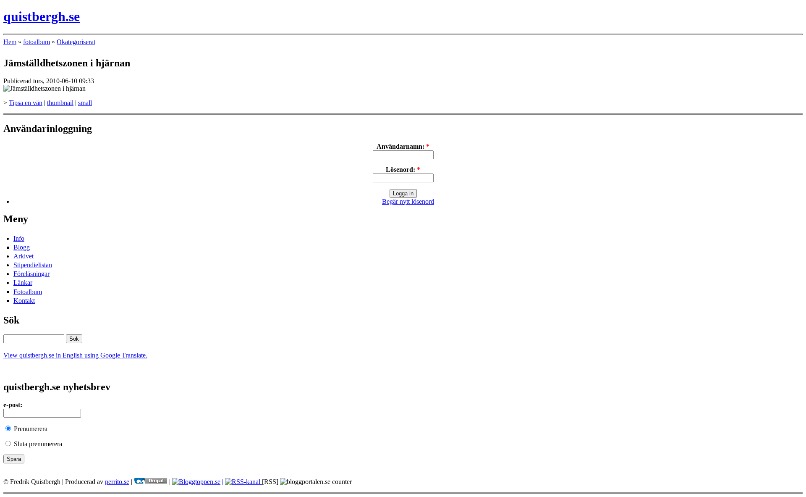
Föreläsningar (31, 273)
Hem (9, 41)
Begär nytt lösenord (408, 201)
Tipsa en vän (25, 102)
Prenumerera (29, 428)
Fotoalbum (27, 291)
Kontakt (24, 300)
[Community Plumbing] (150, 481)
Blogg (21, 247)
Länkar (22, 282)
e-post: (12, 404)
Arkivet (23, 256)
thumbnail (60, 102)
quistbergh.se (41, 16)
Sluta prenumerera (37, 443)
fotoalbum (36, 41)
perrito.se (117, 481)
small (85, 102)
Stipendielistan (32, 264)
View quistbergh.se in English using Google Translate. (75, 355)
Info (18, 238)
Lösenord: (403, 169)
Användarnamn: (403, 146)
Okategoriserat (76, 41)
